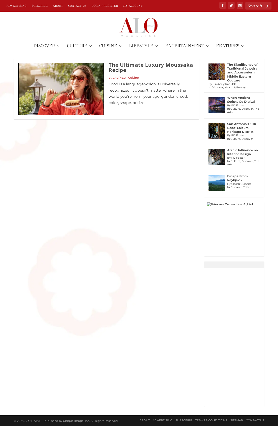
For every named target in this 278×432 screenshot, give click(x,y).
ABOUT (58, 6)
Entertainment (184, 46)
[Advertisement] (234, 337)
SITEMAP (236, 420)
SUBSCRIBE (40, 6)
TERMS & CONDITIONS (211, 420)
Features (227, 46)
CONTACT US (77, 6)
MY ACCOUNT (133, 6)
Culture (77, 46)
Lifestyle (141, 46)
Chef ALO (119, 77)
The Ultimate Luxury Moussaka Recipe (151, 67)
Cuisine (108, 46)
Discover (44, 46)
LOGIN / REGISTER (105, 6)
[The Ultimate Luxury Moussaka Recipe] (61, 89)
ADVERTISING (16, 6)
